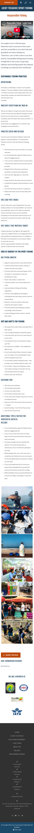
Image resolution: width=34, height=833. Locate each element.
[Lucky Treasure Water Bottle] (17, 546)
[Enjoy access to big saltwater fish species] (17, 498)
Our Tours (17, 743)
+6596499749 (17, 787)
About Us (17, 747)
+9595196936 (17, 772)
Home (17, 732)
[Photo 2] (17, 522)
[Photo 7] (17, 608)
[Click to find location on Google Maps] (20, 2)
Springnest (17, 827)
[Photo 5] (9, 589)
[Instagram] (12, 815)
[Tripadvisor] (22, 815)
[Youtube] (15, 815)
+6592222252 (17, 779)
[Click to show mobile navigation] (31, 2)
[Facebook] (19, 815)
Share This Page (11, 655)
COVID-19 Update (17, 736)
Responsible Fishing (17, 754)
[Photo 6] (26, 589)
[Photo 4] (17, 570)
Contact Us (9, 2)
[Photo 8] (17, 632)
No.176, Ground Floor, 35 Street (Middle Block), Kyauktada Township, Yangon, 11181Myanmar (17, 806)
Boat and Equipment (17, 739)
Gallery (17, 750)
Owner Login (17, 829)
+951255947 (17, 764)
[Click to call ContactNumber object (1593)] (25, 2)
